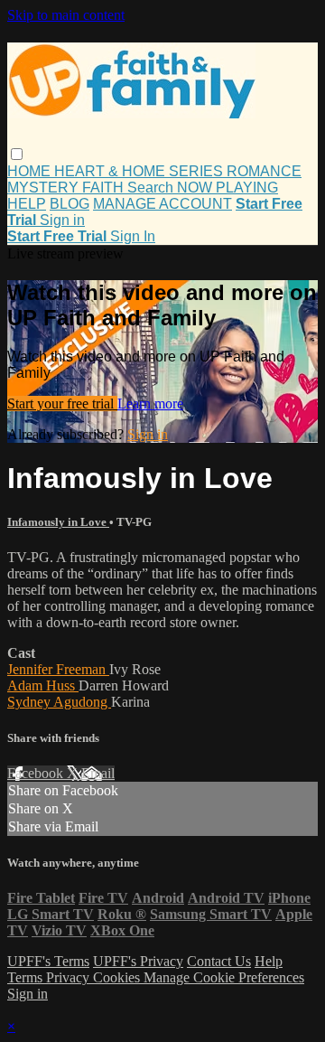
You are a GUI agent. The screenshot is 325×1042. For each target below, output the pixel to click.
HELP (26, 203)
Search (152, 187)
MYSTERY (44, 187)
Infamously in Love (58, 522)
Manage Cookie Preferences (224, 977)
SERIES (198, 171)
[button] (17, 154)
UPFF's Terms (48, 961)
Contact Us (219, 961)
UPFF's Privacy (138, 961)
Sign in (62, 220)
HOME (30, 171)
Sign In (132, 236)
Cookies (118, 977)
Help (269, 961)
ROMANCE (264, 171)
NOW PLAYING (227, 187)
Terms (26, 977)
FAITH (104, 187)
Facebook (37, 773)
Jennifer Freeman (58, 669)
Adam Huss (43, 685)
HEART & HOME (111, 171)
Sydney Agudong (59, 701)
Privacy (69, 977)
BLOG (69, 203)
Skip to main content (66, 15)
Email (98, 773)
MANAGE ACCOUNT (162, 203)
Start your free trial (62, 403)
